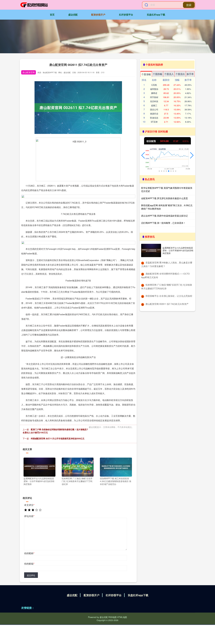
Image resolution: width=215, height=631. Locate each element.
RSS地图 (112, 617)
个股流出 (180, 74)
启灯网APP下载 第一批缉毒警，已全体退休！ (163, 222)
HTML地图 (122, 617)
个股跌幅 (157, 74)
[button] (143, 155)
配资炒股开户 (98, 14)
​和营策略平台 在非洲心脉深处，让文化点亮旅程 (169, 295)
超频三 (154, 105)
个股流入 (169, 74)
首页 (52, 14)
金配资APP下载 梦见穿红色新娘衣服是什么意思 (164, 198)
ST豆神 (154, 121)
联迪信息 (154, 117)
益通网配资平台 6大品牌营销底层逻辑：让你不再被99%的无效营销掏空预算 (177, 250)
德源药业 (154, 113)
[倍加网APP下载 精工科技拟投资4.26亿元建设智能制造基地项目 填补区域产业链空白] (116, 466)
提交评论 (31, 575)
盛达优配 (73, 14)
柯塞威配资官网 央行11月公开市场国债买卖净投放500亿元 (57, 438)
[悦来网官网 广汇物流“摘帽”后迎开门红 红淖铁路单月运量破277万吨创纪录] (78, 466)
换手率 (190, 74)
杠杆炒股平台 (126, 14)
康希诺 (154, 93)
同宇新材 (154, 97)
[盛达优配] (34, 4)
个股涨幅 (146, 74)
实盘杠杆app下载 (156, 14)
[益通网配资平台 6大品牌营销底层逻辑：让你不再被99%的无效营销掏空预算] (39, 466)
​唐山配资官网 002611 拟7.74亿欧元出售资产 (167, 303)
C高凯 (154, 84)
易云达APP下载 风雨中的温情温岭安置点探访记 (164, 215)
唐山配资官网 (28, 72)
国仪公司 (154, 109)
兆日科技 (154, 101)
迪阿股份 (154, 89)
